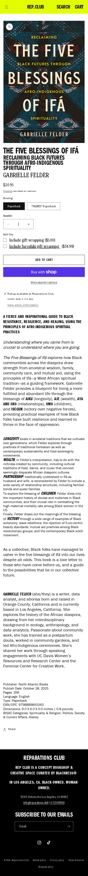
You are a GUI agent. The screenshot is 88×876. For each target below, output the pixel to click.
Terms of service (76, 860)
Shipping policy (46, 866)
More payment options (44, 282)
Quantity (7, 215)
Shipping (7, 191)
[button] (6, 7)
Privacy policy (57, 860)
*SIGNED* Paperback (43, 206)
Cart (79, 7)
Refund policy (39, 860)
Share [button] (12, 729)
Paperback (14, 206)
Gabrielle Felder (26, 175)
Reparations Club (20, 860)
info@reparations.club (35, 802)
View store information (22, 305)
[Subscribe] (68, 826)
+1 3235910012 (57, 802)
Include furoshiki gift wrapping (34, 246)
